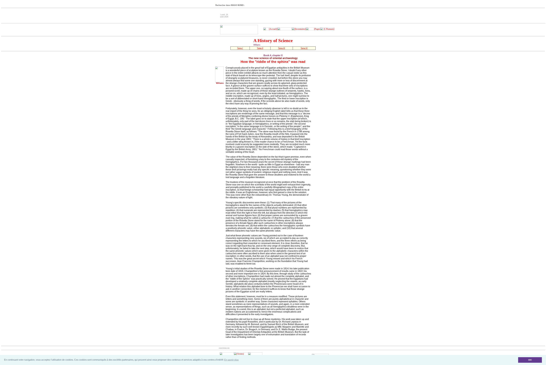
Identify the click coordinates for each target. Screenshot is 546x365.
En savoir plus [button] (231, 360)
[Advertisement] (286, 15)
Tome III (281, 48)
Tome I (240, 48)
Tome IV (304, 48)
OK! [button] (530, 360)
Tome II (260, 48)
